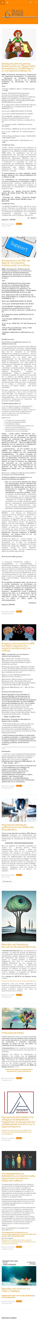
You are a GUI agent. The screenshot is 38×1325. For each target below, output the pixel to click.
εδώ (12, 1230)
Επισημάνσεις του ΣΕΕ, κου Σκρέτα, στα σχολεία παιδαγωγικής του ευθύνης (16, 263)
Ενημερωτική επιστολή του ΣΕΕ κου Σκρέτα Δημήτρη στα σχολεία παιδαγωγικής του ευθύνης (18, 647)
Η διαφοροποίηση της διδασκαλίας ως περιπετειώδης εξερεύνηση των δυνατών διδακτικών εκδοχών (18, 1177)
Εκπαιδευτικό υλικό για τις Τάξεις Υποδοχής (16, 1289)
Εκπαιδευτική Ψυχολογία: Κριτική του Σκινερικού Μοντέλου (19, 945)
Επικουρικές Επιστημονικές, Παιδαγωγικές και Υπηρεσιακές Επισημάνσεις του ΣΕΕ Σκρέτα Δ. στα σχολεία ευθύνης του (18, 67)
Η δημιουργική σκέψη (13, 1032)
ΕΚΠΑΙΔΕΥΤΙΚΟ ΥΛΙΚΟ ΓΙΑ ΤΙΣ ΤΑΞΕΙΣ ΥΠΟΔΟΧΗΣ (17, 1296)
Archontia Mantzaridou (17, 1236)
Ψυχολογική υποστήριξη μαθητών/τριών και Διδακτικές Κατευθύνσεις (18, 827)
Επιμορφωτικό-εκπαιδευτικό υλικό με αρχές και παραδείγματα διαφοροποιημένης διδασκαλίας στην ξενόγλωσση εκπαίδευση (18, 1241)
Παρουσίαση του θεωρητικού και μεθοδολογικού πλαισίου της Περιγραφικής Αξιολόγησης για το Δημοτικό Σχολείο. (17, 1132)
